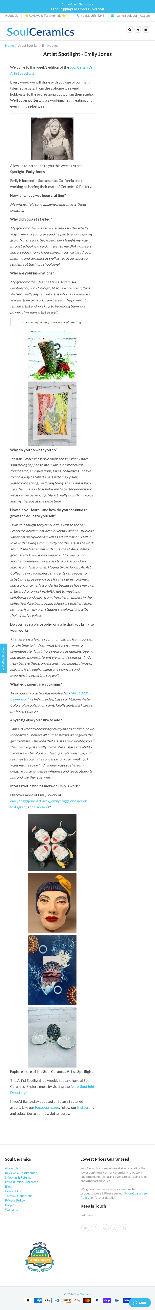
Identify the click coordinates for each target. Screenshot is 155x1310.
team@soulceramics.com (132, 15)
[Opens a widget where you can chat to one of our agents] (140, 1303)
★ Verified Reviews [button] (3, 658)
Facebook (42, 807)
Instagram (85, 1107)
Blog (8, 1186)
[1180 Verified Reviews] (40, 1273)
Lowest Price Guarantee (21, 1182)
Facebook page (47, 1107)
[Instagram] (114, 1228)
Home (9, 45)
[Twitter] (85, 1228)
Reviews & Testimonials (21, 1173)
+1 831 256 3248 (93, 15)
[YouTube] (124, 1228)
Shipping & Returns (18, 1177)
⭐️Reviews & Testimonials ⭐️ (45, 15)
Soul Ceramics (82, 1294)
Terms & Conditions (18, 1196)
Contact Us (13, 1191)
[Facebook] (95, 1228)
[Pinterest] (105, 1228)
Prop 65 (10, 1205)
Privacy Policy (15, 1200)
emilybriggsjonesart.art (28, 801)
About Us (11, 15)
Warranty (11, 1209)
